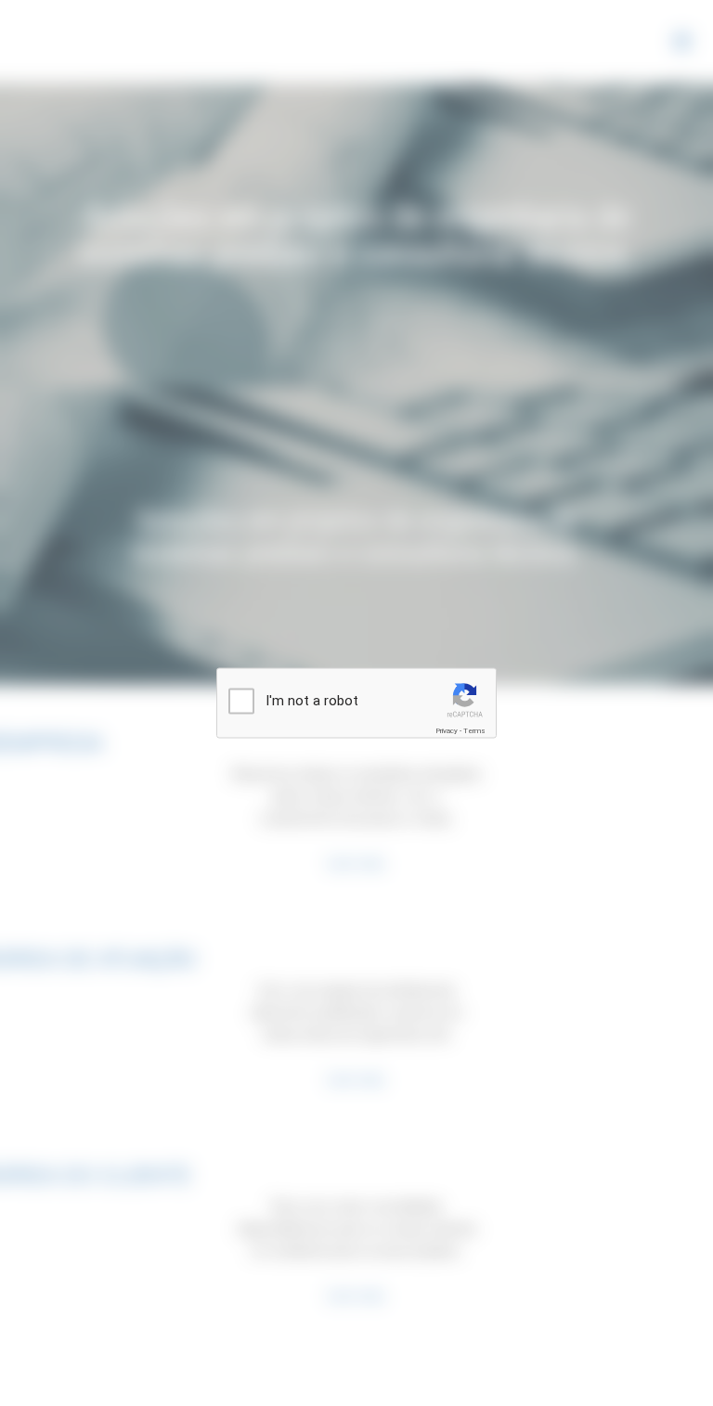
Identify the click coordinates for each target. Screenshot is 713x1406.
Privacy (446, 731)
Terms (474, 731)
